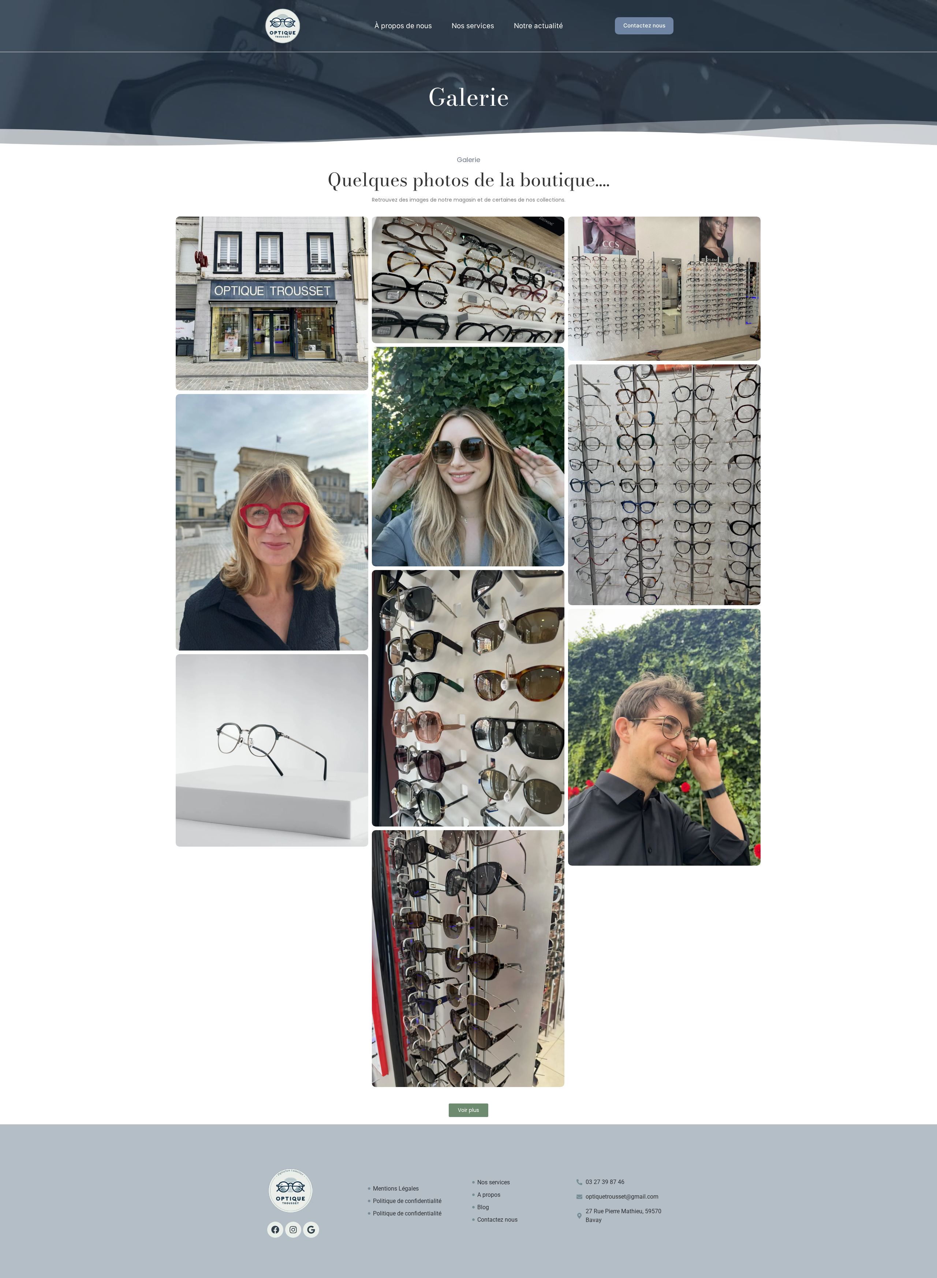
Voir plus (468, 1110)
